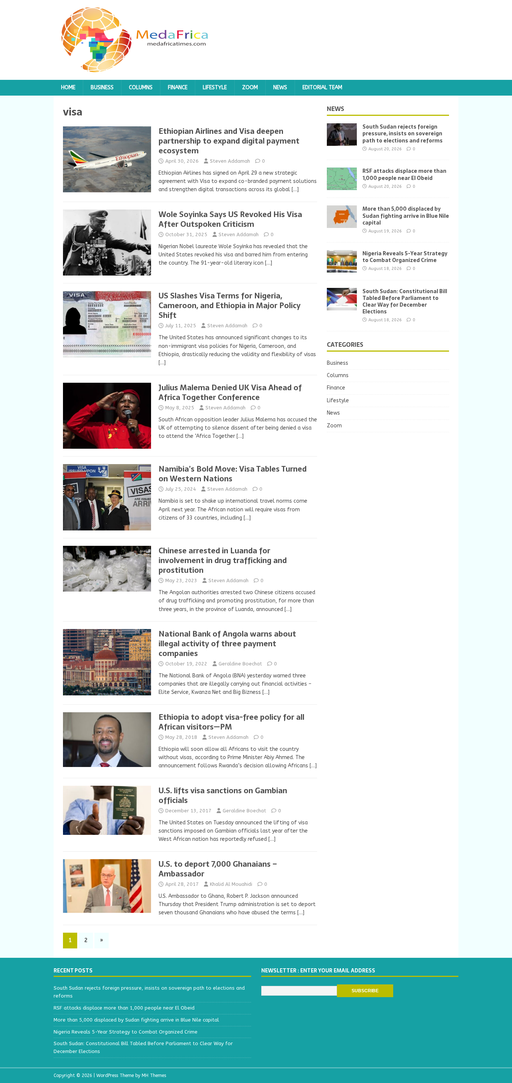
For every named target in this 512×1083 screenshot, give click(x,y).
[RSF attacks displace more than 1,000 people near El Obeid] (342, 186)
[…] (295, 189)
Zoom (250, 87)
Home (68, 87)
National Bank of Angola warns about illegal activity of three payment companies (227, 643)
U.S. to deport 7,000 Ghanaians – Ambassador (218, 869)
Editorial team (322, 87)
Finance (177, 87)
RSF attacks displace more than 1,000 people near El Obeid (404, 174)
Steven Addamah (230, 161)
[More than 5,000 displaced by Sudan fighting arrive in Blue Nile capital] (342, 223)
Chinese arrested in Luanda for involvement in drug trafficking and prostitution (223, 560)
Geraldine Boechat (240, 664)
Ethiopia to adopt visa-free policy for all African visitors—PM (231, 722)
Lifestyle (215, 87)
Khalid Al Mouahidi (231, 884)
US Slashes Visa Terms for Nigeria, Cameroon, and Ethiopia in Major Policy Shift (230, 305)
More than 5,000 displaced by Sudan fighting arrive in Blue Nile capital (405, 215)
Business (102, 87)
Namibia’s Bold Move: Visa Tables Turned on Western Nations (233, 474)
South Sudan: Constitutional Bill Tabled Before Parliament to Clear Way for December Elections (404, 301)
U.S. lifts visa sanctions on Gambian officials (223, 795)
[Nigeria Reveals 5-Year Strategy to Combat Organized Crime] (342, 268)
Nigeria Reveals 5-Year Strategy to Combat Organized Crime (405, 256)
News (280, 87)
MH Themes (154, 1075)
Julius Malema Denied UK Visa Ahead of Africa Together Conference (230, 392)
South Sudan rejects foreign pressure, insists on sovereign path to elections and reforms (402, 133)
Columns (141, 87)
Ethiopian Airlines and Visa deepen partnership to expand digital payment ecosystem (229, 141)
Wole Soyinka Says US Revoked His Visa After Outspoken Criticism (230, 219)
